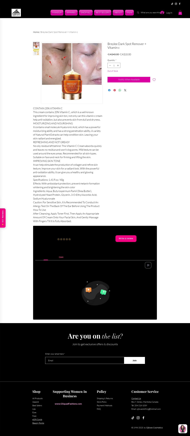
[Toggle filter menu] (148, 265)
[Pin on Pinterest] (114, 90)
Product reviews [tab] (46, 257)
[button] (180, 12)
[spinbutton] (113, 65)
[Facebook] (179, 3)
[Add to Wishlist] (154, 79)
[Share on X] (125, 90)
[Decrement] (109, 65)
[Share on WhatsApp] (120, 90)
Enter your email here (54, 354)
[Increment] (118, 65)
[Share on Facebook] (109, 90)
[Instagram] (176, 3)
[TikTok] (172, 3)
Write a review (126, 238)
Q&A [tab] (61, 257)
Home (36, 32)
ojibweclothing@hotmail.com (149, 409)
